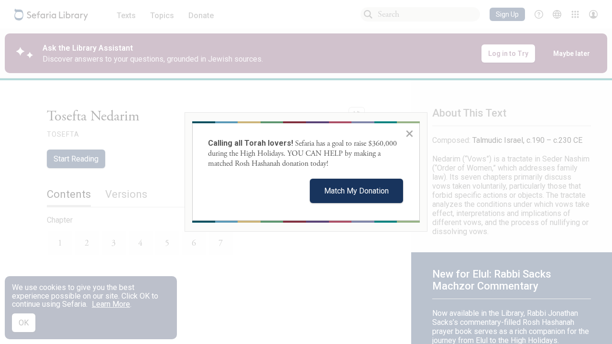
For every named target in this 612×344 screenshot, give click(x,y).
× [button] (409, 133)
